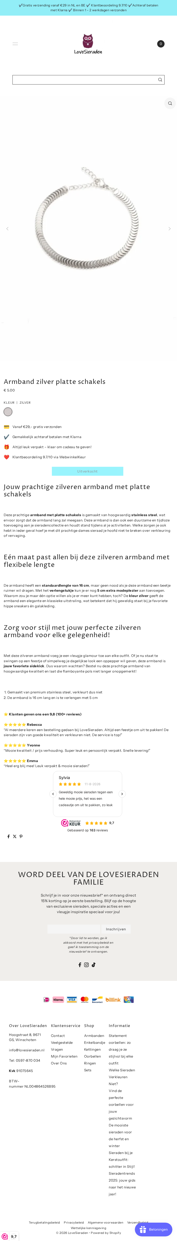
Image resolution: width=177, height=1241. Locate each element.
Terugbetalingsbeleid (44, 1222)
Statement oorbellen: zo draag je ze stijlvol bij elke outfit (121, 1049)
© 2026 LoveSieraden (72, 1233)
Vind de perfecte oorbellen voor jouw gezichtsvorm (121, 1104)
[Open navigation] (15, 44)
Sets (87, 1070)
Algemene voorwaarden (105, 1222)
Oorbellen (92, 1056)
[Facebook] (80, 964)
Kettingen (92, 1049)
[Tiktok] (93, 964)
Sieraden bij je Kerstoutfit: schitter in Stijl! (122, 1160)
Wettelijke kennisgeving (88, 1228)
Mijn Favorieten (64, 1056)
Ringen (90, 1063)
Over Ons (59, 1063)
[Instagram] (86, 964)
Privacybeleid (74, 1222)
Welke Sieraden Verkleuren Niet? (122, 1077)
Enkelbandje (94, 1042)
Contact (58, 1035)
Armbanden (94, 1035)
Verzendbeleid (137, 1222)
